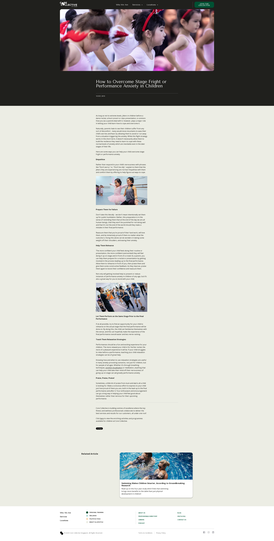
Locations (151, 5)
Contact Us (181, 520)
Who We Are (122, 5)
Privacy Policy (161, 533)
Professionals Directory (147, 516)
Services (136, 5)
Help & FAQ (181, 516)
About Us (141, 513)
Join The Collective (204, 4)
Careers (141, 520)
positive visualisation (114, 368)
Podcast (141, 523)
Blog (179, 513)
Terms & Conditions (145, 533)
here (102, 418)
